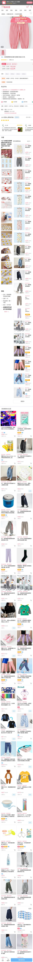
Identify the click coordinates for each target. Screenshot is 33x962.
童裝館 (3, 14)
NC (2, 57)
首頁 (7, 10)
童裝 (16, 10)
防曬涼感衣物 (10, 14)
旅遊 (30, 10)
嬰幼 (11, 10)
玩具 (21, 10)
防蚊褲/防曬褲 (18, 14)
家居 (25, 10)
